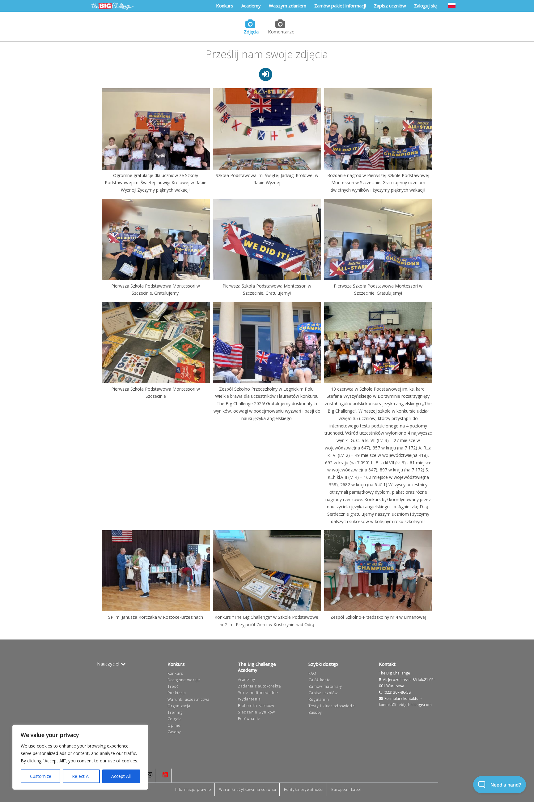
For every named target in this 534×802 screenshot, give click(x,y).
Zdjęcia (251, 31)
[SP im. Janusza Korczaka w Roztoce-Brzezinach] (156, 570)
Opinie (174, 725)
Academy (246, 679)
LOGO (112, 6)
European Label (346, 789)
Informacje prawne (193, 789)
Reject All (81, 776)
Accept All (121, 776)
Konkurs (175, 673)
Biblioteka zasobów (256, 705)
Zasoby (174, 732)
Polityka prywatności (304, 789)
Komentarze (281, 31)
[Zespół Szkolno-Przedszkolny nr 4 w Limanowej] (378, 570)
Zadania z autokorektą (259, 686)
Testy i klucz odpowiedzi (332, 706)
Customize (40, 776)
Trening (175, 712)
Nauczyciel (108, 664)
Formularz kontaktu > (403, 698)
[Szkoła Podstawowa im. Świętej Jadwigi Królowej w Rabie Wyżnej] (267, 128)
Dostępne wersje (183, 680)
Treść (173, 686)
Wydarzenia (249, 699)
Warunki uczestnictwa (188, 699)
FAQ (312, 673)
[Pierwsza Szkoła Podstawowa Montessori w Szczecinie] (156, 342)
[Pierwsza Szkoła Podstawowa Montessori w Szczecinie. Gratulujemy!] (156, 239)
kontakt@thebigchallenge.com (405, 704)
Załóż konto (319, 680)
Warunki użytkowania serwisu (247, 789)
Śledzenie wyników (256, 712)
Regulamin (318, 699)
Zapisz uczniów (323, 693)
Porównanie (249, 718)
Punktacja (176, 693)
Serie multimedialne (258, 692)
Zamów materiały (325, 686)
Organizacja (178, 706)
